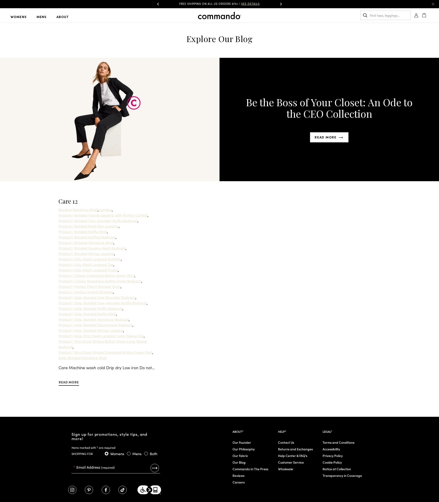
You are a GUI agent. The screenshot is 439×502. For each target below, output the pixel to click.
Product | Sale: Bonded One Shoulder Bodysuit (97, 297)
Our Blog (239, 462)
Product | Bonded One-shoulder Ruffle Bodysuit (98, 220)
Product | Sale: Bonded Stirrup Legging (91, 330)
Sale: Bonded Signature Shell (83, 357)
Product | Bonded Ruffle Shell (83, 231)
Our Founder (242, 442)
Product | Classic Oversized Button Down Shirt (96, 275)
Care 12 (68, 201)
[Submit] (154, 467)
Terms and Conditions (338, 442)
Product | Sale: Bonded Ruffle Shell (87, 313)
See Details (250, 3)
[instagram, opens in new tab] (72, 490)
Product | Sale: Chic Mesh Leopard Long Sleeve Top (101, 335)
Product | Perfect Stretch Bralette (86, 291)
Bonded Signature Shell (78, 209)
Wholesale (285, 469)
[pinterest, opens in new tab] (89, 490)
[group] (219, 4)
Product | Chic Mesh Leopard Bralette (90, 258)
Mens (42, 17)
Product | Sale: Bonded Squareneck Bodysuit (95, 324)
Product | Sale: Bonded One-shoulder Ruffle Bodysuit (103, 302)
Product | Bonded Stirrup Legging (86, 253)
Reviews (238, 475)
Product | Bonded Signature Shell (86, 242)
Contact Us (286, 442)
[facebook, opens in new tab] (106, 490)
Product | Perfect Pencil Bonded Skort (89, 286)
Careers (239, 482)
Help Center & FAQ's (292, 455)
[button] (158, 4)
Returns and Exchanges (295, 449)
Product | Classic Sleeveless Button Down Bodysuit (100, 280)
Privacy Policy (333, 455)
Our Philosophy (244, 449)
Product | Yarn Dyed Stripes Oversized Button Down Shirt (105, 352)
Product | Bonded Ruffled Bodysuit (87, 236)
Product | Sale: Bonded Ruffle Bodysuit (90, 308)
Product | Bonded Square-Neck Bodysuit (92, 247)
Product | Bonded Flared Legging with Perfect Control (103, 215)
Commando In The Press (250, 469)
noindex (105, 209)
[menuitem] (22, 16)
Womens (19, 17)
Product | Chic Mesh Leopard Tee (86, 264)
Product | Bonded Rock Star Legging (89, 225)
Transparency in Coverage (342, 475)
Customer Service (291, 462)
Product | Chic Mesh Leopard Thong (88, 269)
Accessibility (331, 449)
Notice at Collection (337, 469)
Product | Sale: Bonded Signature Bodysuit (94, 319)
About (62, 17)
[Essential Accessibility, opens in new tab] (149, 490)
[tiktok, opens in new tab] (122, 490)
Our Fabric (240, 455)
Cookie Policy (332, 462)
